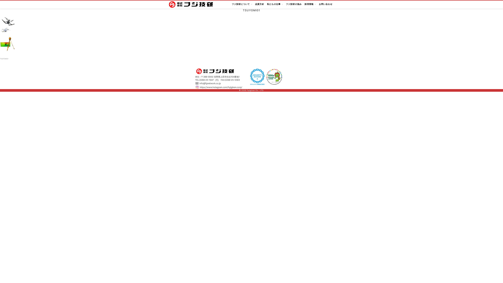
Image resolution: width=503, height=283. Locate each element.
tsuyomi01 (4, 58)
